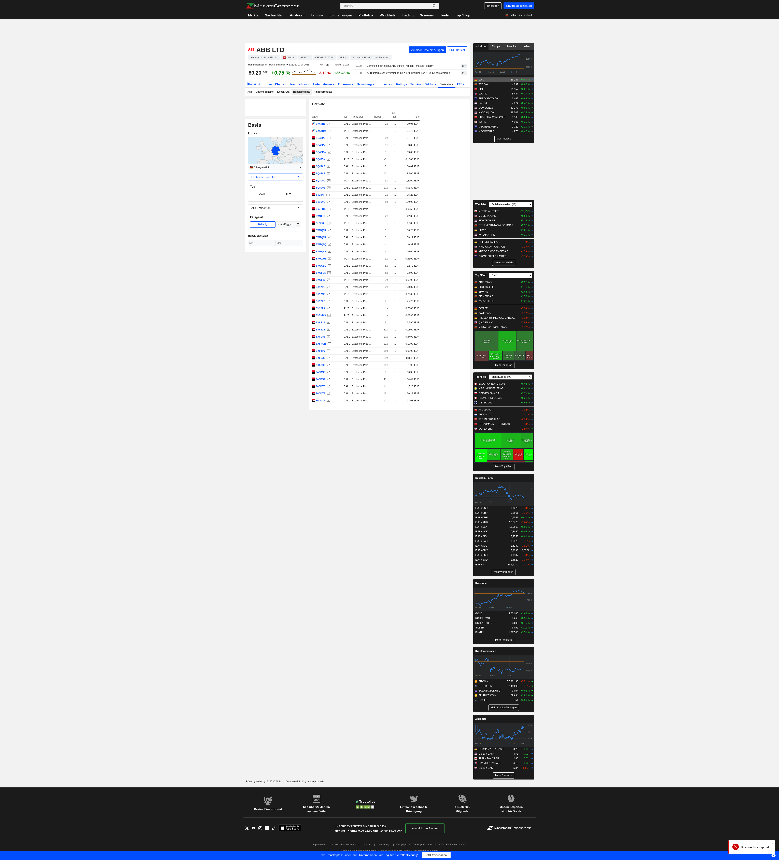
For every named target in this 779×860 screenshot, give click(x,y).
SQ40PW (321, 152)
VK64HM (321, 131)
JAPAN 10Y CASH (489, 758)
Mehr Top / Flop (503, 365)
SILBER (479, 627)
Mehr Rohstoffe (503, 639)
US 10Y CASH (487, 753)
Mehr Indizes (504, 138)
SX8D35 (320, 358)
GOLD (478, 613)
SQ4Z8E (320, 166)
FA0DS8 (320, 372)
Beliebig (262, 224)
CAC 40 (483, 93)
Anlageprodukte (323, 91)
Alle (249, 91)
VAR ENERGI (486, 428)
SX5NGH (321, 343)
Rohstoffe (481, 583)
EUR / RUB (481, 522)
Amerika (511, 46)
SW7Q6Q (321, 244)
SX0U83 (320, 336)
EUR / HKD (481, 555)
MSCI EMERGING (488, 126)
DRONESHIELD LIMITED (493, 256)
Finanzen (345, 84)
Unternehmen (323, 84)
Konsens (384, 84)
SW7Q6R (321, 230)
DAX (481, 79)
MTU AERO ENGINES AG (493, 327)
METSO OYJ (485, 402)
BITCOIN (483, 681)
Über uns (367, 844)
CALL (262, 194)
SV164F (320, 194)
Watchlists (388, 15)
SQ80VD (320, 180)
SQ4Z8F (320, 173)
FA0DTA (320, 400)
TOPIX (482, 121)
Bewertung (365, 84)
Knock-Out (283, 91)
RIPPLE (483, 700)
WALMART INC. (487, 234)
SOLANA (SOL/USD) (490, 690)
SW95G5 (320, 272)
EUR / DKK (481, 536)
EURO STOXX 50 (488, 98)
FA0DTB (320, 393)
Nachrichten (274, 15)
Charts (280, 84)
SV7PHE (320, 209)
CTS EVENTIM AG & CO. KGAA (496, 225)
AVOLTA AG (485, 410)
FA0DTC (320, 386)
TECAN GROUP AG (489, 419)
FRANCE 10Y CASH (490, 763)
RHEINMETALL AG (489, 242)
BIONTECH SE (487, 220)
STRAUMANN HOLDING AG (494, 424)
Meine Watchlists (503, 262)
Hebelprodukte (301, 91)
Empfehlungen (340, 15)
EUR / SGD (481, 559)
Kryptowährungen (485, 651)
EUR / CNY (481, 550)
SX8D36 (320, 365)
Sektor (430, 84)
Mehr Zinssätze (503, 775)
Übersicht (253, 84)
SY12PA (320, 308)
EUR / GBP (481, 512)
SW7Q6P (321, 237)
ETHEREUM (485, 686)
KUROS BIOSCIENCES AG (493, 251)
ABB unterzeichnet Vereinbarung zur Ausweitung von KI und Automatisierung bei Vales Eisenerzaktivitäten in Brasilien (410, 73)
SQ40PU (320, 138)
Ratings (401, 84)
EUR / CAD (481, 541)
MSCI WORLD (486, 131)
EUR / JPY (481, 564)
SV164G (320, 202)
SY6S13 (320, 322)
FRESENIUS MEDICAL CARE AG (497, 317)
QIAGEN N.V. (486, 322)
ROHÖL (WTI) (483, 618)
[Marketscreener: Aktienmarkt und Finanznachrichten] (272, 6)
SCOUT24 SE (486, 287)
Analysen (297, 15)
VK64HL (320, 123)
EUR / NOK (481, 531)
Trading (408, 15)
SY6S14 (320, 329)
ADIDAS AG (485, 282)
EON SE (483, 308)
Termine (317, 15)
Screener (427, 15)
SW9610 (320, 280)
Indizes (482, 46)
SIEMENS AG (486, 296)
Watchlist (480, 204)
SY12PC (320, 301)
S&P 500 (483, 103)
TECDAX (483, 84)
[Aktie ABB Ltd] (328, 124)
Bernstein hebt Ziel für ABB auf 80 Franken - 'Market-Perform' (400, 65)
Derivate (446, 84)
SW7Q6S (321, 251)
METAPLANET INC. (489, 211)
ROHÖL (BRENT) (485, 623)
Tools (444, 15)
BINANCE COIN (487, 695)
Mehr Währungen (503, 571)
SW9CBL (321, 265)
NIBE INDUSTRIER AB (491, 388)
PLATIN (479, 632)
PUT (288, 194)
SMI (481, 89)
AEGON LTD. (486, 414)
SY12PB (320, 287)
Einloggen (492, 5)
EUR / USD (481, 508)
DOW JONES (486, 107)
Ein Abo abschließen (519, 5)
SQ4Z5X (320, 159)
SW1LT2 (320, 216)
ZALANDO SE (486, 301)
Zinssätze (480, 718)
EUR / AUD (481, 545)
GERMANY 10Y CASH (491, 749)
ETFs (460, 84)
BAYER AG (485, 313)
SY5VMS (320, 315)
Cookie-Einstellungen (344, 844)
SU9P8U (320, 223)
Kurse (268, 84)
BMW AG (483, 230)
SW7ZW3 (321, 258)
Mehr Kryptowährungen (504, 707)
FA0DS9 (320, 379)
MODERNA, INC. (488, 215)
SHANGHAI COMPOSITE (492, 117)
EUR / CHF (481, 517)
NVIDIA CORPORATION (492, 246)
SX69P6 (320, 351)
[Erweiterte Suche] (434, 6)
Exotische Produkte (362, 123)
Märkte (253, 15)
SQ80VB (320, 187)
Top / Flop (462, 15)
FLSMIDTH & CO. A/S (490, 398)
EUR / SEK (481, 526)
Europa (496, 46)
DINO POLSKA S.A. (489, 393)
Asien (526, 46)
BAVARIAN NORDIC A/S (492, 383)
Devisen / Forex (484, 478)
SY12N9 (320, 294)
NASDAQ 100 (486, 112)
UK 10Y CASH (487, 768)
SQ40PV (320, 145)
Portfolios (365, 15)
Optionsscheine (265, 91)
